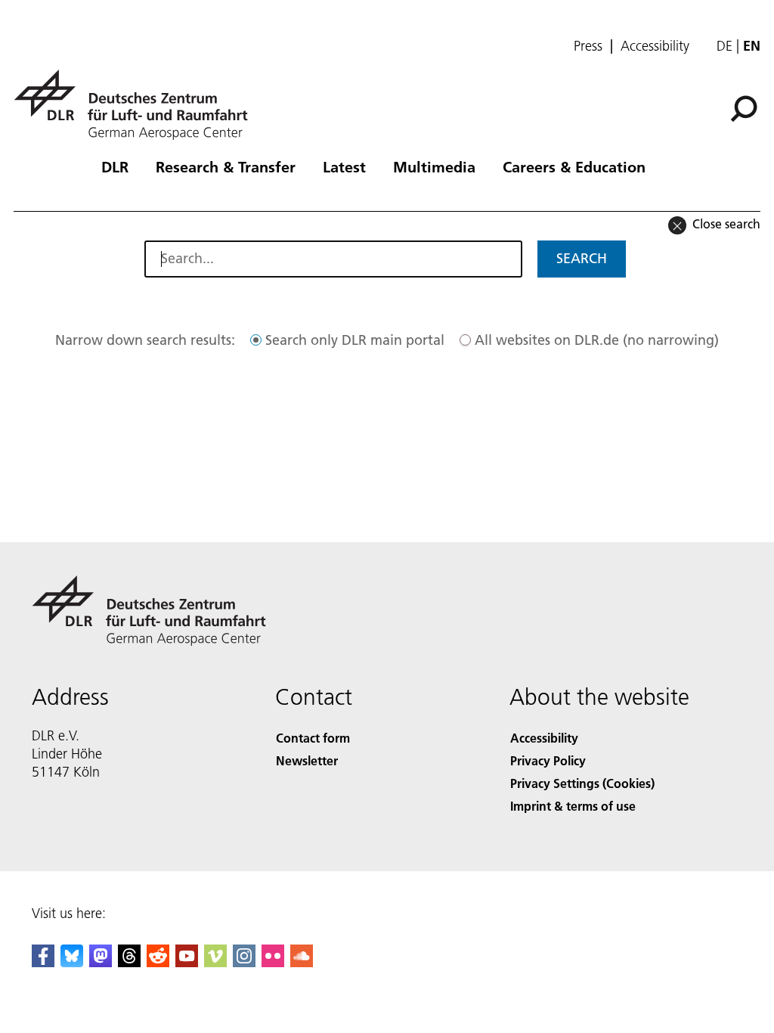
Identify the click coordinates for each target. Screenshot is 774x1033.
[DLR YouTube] (186, 962)
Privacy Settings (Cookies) (582, 783)
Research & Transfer (226, 166)
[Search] (745, 107)
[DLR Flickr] (273, 962)
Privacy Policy (548, 760)
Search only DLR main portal (354, 339)
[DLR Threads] (129, 962)
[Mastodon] (100, 962)
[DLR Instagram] (244, 962)
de (724, 45)
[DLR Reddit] (158, 962)
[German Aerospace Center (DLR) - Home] (137, 105)
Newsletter (307, 760)
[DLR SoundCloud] (301, 962)
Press (588, 46)
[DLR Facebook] (43, 962)
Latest (344, 166)
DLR (114, 166)
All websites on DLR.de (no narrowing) (597, 339)
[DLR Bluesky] (71, 962)
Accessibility (655, 46)
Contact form (313, 738)
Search (581, 258)
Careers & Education (574, 166)
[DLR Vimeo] (215, 962)
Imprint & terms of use (573, 806)
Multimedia (434, 166)
